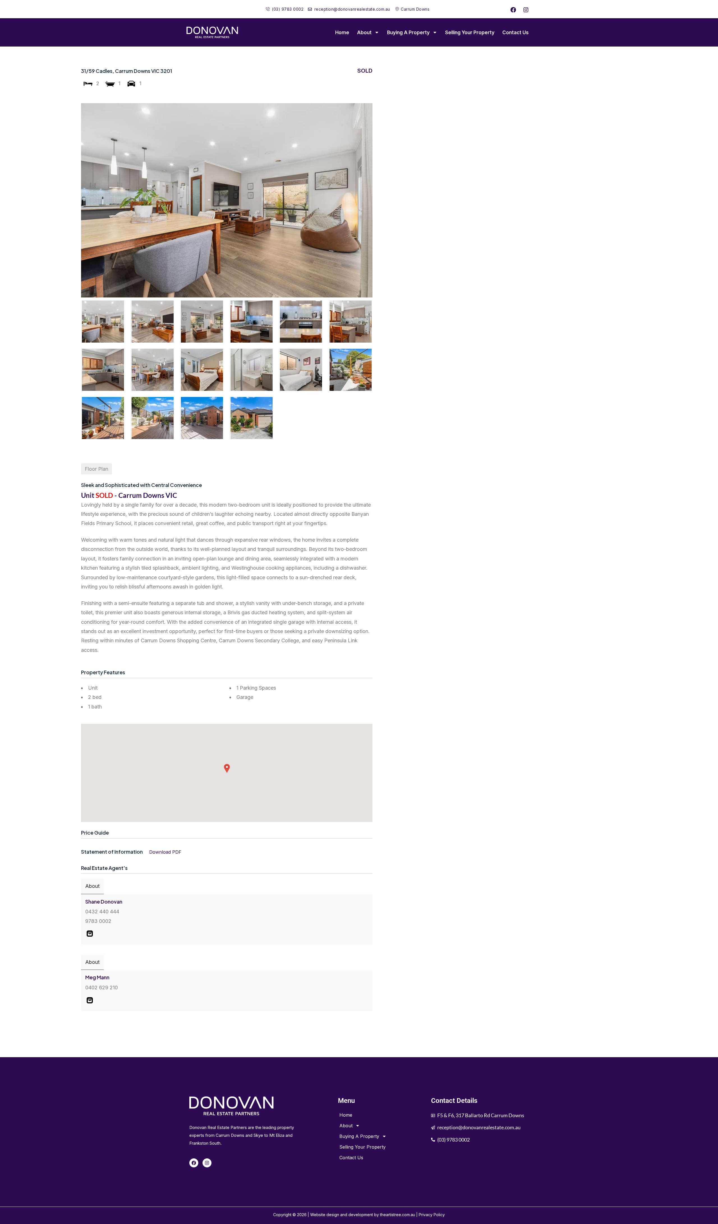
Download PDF (165, 852)
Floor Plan (96, 469)
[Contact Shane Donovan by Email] (90, 933)
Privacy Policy (432, 1214)
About (364, 32)
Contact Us (515, 32)
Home (342, 32)
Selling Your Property (469, 32)
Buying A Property (408, 32)
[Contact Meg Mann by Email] (90, 1000)
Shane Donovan (103, 901)
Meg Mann (97, 977)
